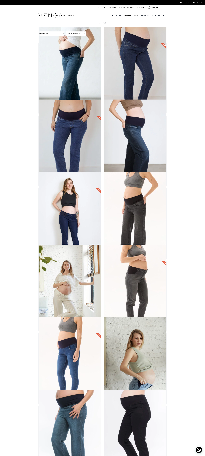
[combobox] (52, 33)
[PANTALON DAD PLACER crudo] (70, 291)
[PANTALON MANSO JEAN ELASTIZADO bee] (135, 364)
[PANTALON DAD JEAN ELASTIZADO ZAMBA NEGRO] (135, 219)
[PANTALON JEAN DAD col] (70, 74)
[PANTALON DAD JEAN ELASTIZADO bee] (135, 146)
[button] (163, 15)
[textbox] (52, 33)
